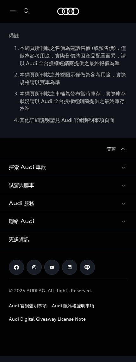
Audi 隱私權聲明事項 (73, 305)
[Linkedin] (69, 267)
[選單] (14, 11)
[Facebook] (16, 267)
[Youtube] (51, 267)
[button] (68, 167)
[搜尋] (26, 11)
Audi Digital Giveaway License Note (47, 319)
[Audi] (68, 11)
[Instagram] (34, 267)
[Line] (87, 267)
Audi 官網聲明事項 (28, 305)
